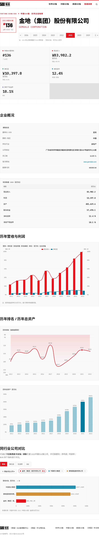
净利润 (11, 464)
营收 (3, 464)
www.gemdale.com (90, 162)
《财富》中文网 (93, 528)
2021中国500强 (8, 20)
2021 (70, 35)
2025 (35, 35)
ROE (28, 464)
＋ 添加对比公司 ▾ (8, 471)
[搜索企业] (96, 4)
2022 (62, 35)
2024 (44, 35)
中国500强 (65, 4)
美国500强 (76, 4)
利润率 (20, 464)
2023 (53, 35)
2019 (88, 35)
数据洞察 (88, 4)
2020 (79, 35)
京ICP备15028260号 (16, 534)
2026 (26, 35)
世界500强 (53, 4)
